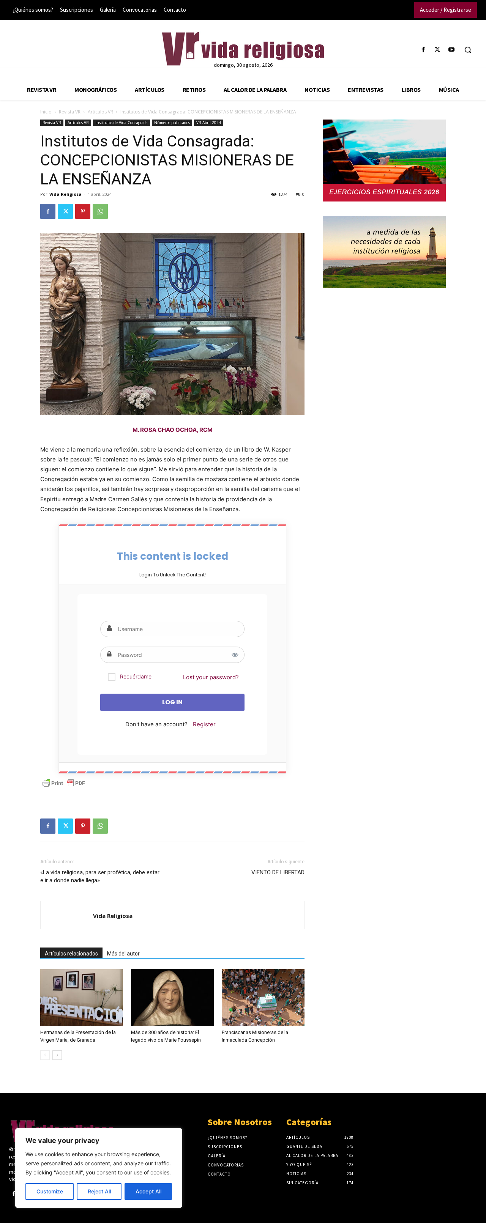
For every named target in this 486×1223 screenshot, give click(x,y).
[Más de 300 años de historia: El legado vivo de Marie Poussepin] (172, 997)
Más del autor (123, 954)
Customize (49, 1191)
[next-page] (57, 1055)
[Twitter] (437, 50)
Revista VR (69, 112)
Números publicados (172, 122)
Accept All (148, 1191)
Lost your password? (211, 677)
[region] (98, 1168)
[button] (468, 50)
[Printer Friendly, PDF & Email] (63, 783)
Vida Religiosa (65, 194)
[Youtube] (452, 50)
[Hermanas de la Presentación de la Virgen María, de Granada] (81, 997)
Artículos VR (100, 112)
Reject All (99, 1191)
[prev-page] (45, 1055)
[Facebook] (423, 50)
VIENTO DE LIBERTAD (278, 872)
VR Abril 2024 (208, 122)
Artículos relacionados (71, 954)
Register (204, 724)
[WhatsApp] (100, 211)
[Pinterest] (82, 211)
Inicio (46, 112)
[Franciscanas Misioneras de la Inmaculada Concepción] (263, 997)
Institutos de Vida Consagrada (121, 122)
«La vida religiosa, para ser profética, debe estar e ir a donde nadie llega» (99, 876)
